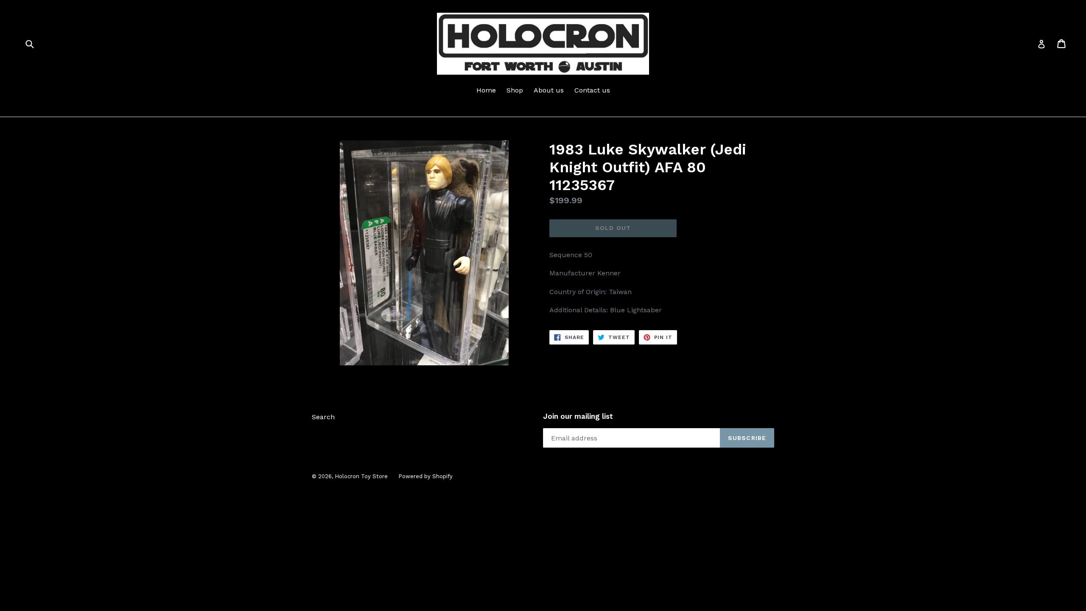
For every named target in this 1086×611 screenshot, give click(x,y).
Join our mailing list (578, 416)
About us (549, 90)
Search (323, 417)
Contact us (592, 90)
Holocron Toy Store (361, 476)
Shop (515, 90)
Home (486, 90)
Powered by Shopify (425, 476)
